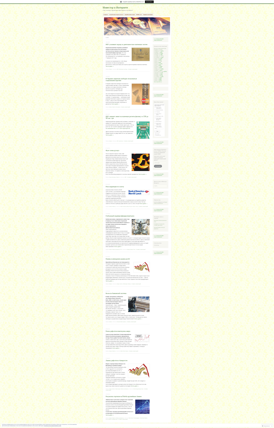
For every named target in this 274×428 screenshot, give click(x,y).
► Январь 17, (158, 52)
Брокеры (114, 177)
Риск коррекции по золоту (115, 187)
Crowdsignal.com (158, 135)
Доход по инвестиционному (160, 48)
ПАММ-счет (139, 14)
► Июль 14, (158, 79)
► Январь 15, (158, 70)
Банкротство (140, 388)
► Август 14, (158, 78)
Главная (106, 14)
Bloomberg (136, 388)
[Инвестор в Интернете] (137, 26)
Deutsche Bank (120, 321)
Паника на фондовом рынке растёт (118, 259)
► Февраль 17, (159, 51)
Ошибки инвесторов (130, 14)
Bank (122, 351)
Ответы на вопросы (116, 249)
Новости (113, 107)
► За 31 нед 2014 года (160, 71)
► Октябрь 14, (158, 75)
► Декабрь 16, (158, 53)
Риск (134, 249)
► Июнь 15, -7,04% (158, 61)
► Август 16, (158, 58)
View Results (157, 133)
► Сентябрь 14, (158, 76)
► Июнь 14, (158, 80)
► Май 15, (157, 65)
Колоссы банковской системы (116, 293)
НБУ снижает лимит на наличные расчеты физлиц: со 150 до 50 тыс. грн (127, 117)
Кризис (131, 249)
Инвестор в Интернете (115, 7)
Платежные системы (123, 69)
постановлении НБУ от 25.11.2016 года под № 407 (118, 128)
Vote (157, 131)
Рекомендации (136, 418)
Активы (128, 249)
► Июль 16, (158, 60)
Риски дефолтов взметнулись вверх (118, 331)
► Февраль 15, (159, 69)
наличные (121, 141)
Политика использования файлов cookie (52, 425)
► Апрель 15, (158, 66)
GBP (125, 177)
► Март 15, (158, 67)
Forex (107, 419)
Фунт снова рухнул (112, 150)
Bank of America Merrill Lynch (126, 206)
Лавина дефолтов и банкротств (116, 360)
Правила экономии (148, 14)
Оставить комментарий (132, 69)
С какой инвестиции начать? (116, 14)
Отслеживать (158, 166)
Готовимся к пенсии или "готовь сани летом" (159, 224)
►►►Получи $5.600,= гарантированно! (159, 39)
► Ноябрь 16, (158, 54)
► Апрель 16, (158, 63)
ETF (121, 249)
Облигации (125, 283)
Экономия (118, 107)
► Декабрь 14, (158, 72)
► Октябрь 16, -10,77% (159, 56)
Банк (132, 418)
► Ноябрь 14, (158, 74)
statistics (110, 419)
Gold (137, 206)
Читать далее (110, 66)
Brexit (124, 351)
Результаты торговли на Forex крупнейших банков (123, 396)
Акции (118, 283)
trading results (114, 419)
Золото (134, 206)
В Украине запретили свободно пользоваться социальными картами (121, 79)
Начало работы (149, 1)
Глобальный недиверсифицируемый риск (120, 216)
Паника (129, 283)
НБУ (118, 69)
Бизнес (113, 388)
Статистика (142, 418)
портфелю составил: (158, 49)
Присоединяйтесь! (158, 81)
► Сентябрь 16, (158, 57)
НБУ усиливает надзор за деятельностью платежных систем (126, 44)
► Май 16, (157, 62)
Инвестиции (117, 388)
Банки (110, 69)
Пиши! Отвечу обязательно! (160, 203)
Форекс (145, 418)
